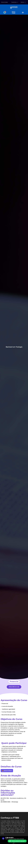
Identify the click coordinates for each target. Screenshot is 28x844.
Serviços (22, 2)
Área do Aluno (14, 2)
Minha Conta (13, 12)
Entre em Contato (4, 2)
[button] (23, 12)
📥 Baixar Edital (7, 770)
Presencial (14, 681)
